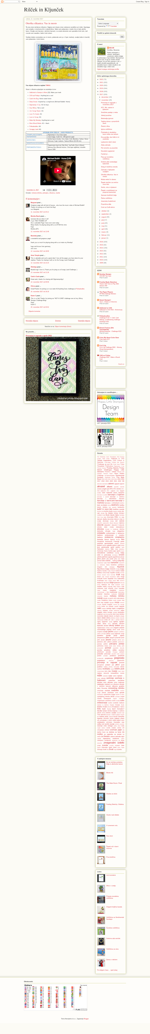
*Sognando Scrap (110, 477)
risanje (114, 671)
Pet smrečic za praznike (109, 148)
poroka (99, 650)
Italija (122, 553)
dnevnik (100, 525)
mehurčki (99, 596)
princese (111, 660)
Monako (112, 602)
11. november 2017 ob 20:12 (40, 212)
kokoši (118, 571)
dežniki (121, 521)
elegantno (120, 531)
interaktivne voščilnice (105, 553)
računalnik (116, 666)
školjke (105, 707)
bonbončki (121, 507)
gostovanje (105, 547)
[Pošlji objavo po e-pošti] (48, 190)
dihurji (111, 523)
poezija (99, 644)
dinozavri (116, 523)
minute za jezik (108, 598)
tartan (105, 711)
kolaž (122, 571)
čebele (110, 513)
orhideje (107, 627)
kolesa (99, 572)
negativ (99, 612)
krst (115, 578)
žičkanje (99, 749)
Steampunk (107, 698)
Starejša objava (84, 321)
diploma (121, 523)
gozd (112, 547)
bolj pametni (112, 507)
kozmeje (113, 574)
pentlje (108, 635)
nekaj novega (107, 612)
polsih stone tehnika (115, 646)
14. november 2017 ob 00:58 (40, 282)
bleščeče (115, 505)
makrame (100, 588)
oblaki (104, 618)
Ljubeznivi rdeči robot (108, 142)
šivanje (117, 705)
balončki (109, 492)
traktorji (111, 716)
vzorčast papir (116, 730)
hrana (106, 551)
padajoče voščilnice (119, 631)
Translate (113, 26)
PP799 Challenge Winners (107, 294)
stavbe (58, 193)
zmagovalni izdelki (114, 742)
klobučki (112, 569)
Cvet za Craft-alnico (108, 207)
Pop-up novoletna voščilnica (107, 158)
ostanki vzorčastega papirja (110, 628)
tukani (112, 718)
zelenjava (100, 740)
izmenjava (114, 555)
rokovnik (106, 673)
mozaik (122, 604)
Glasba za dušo (111, 794)
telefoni (104, 712)
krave (99, 577)
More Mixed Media (35, 123)
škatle (122, 705)
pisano (108, 640)
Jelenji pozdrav (106, 115)
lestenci (122, 580)
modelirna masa (106, 600)
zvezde (105, 745)
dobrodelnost (120, 527)
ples (105, 642)
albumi (109, 487)
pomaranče (100, 648)
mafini (105, 586)
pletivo (109, 642)
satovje (103, 678)
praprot (122, 653)
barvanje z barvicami (106, 501)
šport (114, 709)
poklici (106, 644)
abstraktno (105, 483)
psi (113, 665)
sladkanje (121, 682)
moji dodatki (105, 602)
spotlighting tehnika (103, 696)
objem (99, 618)
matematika (121, 592)
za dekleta (110, 732)
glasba (109, 545)
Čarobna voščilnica (112, 928)
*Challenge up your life (104, 464)
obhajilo (122, 616)
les (118, 580)
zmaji (99, 745)
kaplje (105, 562)
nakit (99, 608)
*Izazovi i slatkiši (110, 471)
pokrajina (45, 193)
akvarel (101, 486)
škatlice (99, 707)
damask (99, 519)
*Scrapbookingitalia (109, 475)
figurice (112, 539)
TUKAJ (48, 85)
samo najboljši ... (118, 676)
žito (108, 749)
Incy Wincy (33, 108)
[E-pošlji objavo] (43, 190)
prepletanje (109, 658)
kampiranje (100, 562)
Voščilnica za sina (112, 949)
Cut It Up (102, 345)
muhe (103, 606)
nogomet (100, 614)
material (99, 594)
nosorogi (107, 614)
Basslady (34, 236)
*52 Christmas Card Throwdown (106, 456)
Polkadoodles (33, 126)
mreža (99, 606)
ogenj (99, 621)
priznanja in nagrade (107, 662)
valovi (119, 720)
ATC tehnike (117, 489)
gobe (119, 545)
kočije (109, 570)
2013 (102, 251)
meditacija (114, 594)
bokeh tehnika (102, 507)
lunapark (117, 584)
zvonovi (117, 745)
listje (112, 582)
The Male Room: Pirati (114, 783)
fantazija (100, 539)
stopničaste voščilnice (104, 700)
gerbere (99, 545)
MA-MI (111, 48)
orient (111, 627)
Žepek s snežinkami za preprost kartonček (109, 191)
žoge (115, 749)
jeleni (99, 559)
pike (107, 637)
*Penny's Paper (108, 473)
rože (99, 675)
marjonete (121, 590)
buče (111, 511)
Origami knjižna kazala (114, 907)
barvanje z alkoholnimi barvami (110, 498)
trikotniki (106, 718)
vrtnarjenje (100, 730)
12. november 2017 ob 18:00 (40, 251)
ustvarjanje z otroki (106, 720)
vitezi (119, 726)
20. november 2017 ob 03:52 (40, 307)
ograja (110, 621)
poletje (121, 644)
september (105, 214)
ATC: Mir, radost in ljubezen (107, 108)
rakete (122, 667)
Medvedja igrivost (107, 118)
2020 (102, 85)
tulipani (117, 718)
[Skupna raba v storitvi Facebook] (54, 190)
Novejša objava (32, 321)
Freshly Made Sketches (108, 282)
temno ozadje (111, 713)
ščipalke (112, 705)
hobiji (116, 549)
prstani (107, 665)
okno (109, 623)
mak (122, 586)
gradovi (118, 547)
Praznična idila (106, 204)
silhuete (110, 682)
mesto (106, 596)
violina (115, 726)
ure (98, 720)
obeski (106, 616)
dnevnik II (115, 525)
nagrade (121, 606)
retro (106, 671)
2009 (102, 263)
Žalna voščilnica (106, 198)
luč (109, 584)
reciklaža (106, 669)
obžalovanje (100, 619)
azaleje (99, 492)
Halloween (100, 549)
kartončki (114, 563)
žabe (122, 745)
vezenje (100, 726)
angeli (104, 489)
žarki (110, 747)
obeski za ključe (114, 616)
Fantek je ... (105, 154)
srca (112, 696)
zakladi (99, 738)
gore (98, 547)
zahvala (118, 736)
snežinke (115, 690)
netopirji (115, 612)
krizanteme (113, 576)
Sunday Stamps (105, 274)
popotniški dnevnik (118, 648)
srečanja (117, 696)
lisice (107, 582)
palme (108, 633)
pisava (114, 640)
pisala (103, 640)
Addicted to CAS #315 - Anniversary (110, 310)
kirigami (99, 567)
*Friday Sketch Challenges (110, 469)
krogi (122, 577)
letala (99, 582)
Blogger (86, 1019)
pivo (123, 640)
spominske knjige (109, 694)
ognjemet (105, 621)
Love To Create (34, 114)
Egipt (114, 531)
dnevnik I (107, 525)
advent (111, 484)
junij (103, 223)
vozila (108, 728)
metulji (100, 598)
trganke (99, 718)
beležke (122, 503)
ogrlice (115, 621)
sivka (115, 682)
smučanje (100, 690)
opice (122, 625)
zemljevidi (107, 740)
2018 (102, 91)
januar (103, 238)
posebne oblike (110, 650)
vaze (122, 720)
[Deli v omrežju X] (52, 190)
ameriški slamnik (119, 486)
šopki (104, 709)
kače (119, 558)
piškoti (119, 640)
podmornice (121, 641)
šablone (121, 703)
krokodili (99, 578)
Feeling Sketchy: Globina (115, 804)
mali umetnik (108, 588)
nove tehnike (120, 614)
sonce (104, 692)
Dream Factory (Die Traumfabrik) (106, 328)
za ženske (105, 736)
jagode (110, 557)
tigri (123, 712)
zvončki (111, 745)
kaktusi (115, 560)
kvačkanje (100, 580)
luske (122, 584)
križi (118, 577)
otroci (114, 629)
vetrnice (117, 724)
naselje (111, 610)
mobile (99, 600)
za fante (118, 732)
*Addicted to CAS (117, 458)
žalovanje (105, 747)
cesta (119, 511)
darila (105, 519)
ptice (117, 665)
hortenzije (100, 551)
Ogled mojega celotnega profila (108, 69)
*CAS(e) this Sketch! (118, 462)
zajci (122, 736)
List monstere (111, 875)
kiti (106, 567)
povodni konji (115, 653)
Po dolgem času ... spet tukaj (107, 970)
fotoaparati (100, 541)
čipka (117, 515)
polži (123, 646)
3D (123, 481)
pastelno (100, 635)
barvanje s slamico (117, 497)
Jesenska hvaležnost (108, 201)
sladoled (107, 684)
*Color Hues (116, 464)
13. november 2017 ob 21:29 (40, 272)
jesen (104, 559)
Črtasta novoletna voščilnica (112, 897)
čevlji (103, 515)
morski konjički (107, 604)
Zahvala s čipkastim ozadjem (108, 170)
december (105, 97)
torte (106, 716)
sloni (98, 688)
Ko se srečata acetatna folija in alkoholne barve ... (114, 764)
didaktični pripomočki (103, 523)
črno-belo (110, 517)
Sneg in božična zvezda (109, 167)
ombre (117, 625)
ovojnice (99, 631)
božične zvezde (118, 509)
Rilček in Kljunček (44, 9)
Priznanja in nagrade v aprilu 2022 (39, 336)
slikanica (52, 193)
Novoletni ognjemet (107, 151)
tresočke (121, 716)
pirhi (98, 640)
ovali (118, 629)
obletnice (113, 618)
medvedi (121, 594)
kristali (107, 576)
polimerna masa (102, 646)
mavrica (106, 594)
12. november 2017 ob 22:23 (40, 263)
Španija (109, 709)
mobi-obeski (120, 598)
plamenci (100, 642)
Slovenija (104, 688)
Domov (58, 321)
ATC (111, 489)
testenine (119, 712)
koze (108, 574)
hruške (110, 551)
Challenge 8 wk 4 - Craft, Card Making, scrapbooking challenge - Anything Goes (110, 319)
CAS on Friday (104, 355)
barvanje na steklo (102, 494)
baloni (115, 492)
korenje (122, 572)
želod (114, 747)
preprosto (119, 658)
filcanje (118, 539)
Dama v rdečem (111, 959)
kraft (118, 575)
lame (106, 580)
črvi (120, 517)
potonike (100, 654)
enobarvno (109, 537)
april (103, 229)
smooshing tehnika (116, 688)
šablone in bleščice (103, 705)
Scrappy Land (33, 129)
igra (114, 551)
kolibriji (104, 572)
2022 (102, 79)
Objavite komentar (34, 311)
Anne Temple (35, 255)
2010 (102, 260)
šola (99, 709)
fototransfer (108, 541)
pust (122, 665)
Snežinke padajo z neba (109, 112)
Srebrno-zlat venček (113, 938)
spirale (122, 692)
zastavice (116, 738)
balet (103, 492)
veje (123, 722)
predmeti (121, 655)
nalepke (104, 608)
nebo (122, 610)
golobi (122, 545)
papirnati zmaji (119, 633)
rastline (99, 669)
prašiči (99, 655)
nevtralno (121, 612)
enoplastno (119, 537)
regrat (112, 669)
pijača (122, 635)
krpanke (110, 578)
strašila (118, 700)
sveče (110, 703)
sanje (98, 678)
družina (122, 529)
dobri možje (109, 527)
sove (116, 692)
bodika (122, 505)
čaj (106, 513)
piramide (118, 637)
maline (116, 588)
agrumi (122, 484)
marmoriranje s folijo (103, 592)
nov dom (113, 614)
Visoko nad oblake (112, 815)
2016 (102, 242)
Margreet (34, 202)
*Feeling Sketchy (113, 468)
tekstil (99, 713)
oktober (104, 211)
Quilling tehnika (108, 666)
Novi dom (109, 836)
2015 (102, 245)
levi (102, 582)
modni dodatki (117, 600)
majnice (119, 586)
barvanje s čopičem (116, 495)
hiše (112, 549)
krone (105, 578)
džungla (107, 531)
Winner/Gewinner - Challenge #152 (110, 331)
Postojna (115, 652)
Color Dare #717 (104, 339)
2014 (102, 248)
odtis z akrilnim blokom (117, 619)
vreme (119, 728)
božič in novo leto (104, 509)
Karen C (33, 295)
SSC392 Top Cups (105, 276)
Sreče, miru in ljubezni (108, 187)
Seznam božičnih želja (109, 195)
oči (109, 620)
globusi (114, 545)
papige (112, 633)
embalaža (101, 533)
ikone (122, 551)
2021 (102, 82)
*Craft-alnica (109, 466)
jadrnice (105, 557)
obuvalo (122, 618)
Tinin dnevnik (101, 714)
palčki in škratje (101, 633)
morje (117, 602)
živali (111, 749)
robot (122, 671)
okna (104, 623)
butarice (115, 511)
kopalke (112, 572)
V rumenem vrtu (111, 825)
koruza (99, 574)
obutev (118, 618)
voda (122, 726)
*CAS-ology (107, 462)
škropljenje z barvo (118, 707)
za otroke (117, 734)
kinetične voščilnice (117, 565)
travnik (115, 716)
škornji (109, 706)
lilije (105, 582)
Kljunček (120, 567)
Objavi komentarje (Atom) (63, 326)
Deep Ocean (33, 102)
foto (122, 539)
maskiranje (113, 592)
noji (104, 614)
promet (121, 662)
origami (116, 628)
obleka (108, 618)
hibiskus (107, 549)
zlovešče (99, 743)
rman (119, 671)
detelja (112, 521)
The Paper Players (106, 292)
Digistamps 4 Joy (35, 105)
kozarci (104, 574)
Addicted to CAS (105, 308)
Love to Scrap (33, 117)
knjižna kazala (102, 571)
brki (103, 511)
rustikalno (105, 676)
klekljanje (112, 567)
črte (116, 517)
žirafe (104, 749)
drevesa (100, 529)
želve (118, 747)
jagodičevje (116, 557)
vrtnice (107, 730)
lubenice (104, 584)
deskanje (105, 521)
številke (99, 711)
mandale (121, 588)
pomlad (108, 648)
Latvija (110, 580)
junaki (111, 559)
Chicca (33, 286)
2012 (102, 254)
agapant (116, 484)
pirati (122, 637)
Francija (116, 541)
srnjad (122, 696)
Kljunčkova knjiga (103, 569)
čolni (98, 517)
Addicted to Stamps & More (38, 92)
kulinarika (121, 578)
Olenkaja (34, 267)
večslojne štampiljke (113, 722)
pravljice (105, 655)
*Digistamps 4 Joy (119, 466)
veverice (122, 724)
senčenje (110, 678)
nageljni (116, 606)
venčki (107, 724)
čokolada (121, 515)
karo (108, 563)
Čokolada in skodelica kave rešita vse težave (109, 133)
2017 (102, 94)
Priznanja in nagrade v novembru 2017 (109, 103)
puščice (99, 667)
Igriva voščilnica (106, 129)
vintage (110, 726)
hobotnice (121, 549)
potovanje (107, 654)
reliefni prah (119, 669)
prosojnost (100, 665)
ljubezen (117, 582)
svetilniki (115, 703)
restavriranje (100, 671)
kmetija (118, 569)
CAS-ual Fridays (34, 95)
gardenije (100, 543)
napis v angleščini (118, 608)
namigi (108, 608)
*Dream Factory (101, 468)
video (105, 726)
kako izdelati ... (107, 560)
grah (123, 547)
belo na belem (102, 505)
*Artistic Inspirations (104, 460)
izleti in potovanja (104, 555)
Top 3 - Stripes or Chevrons (108, 302)
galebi (122, 541)
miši (114, 598)
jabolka (99, 557)
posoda (108, 652)
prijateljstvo (101, 660)
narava (105, 610)
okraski (114, 623)
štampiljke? (120, 709)
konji (107, 572)
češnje (116, 513)
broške (106, 511)
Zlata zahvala (105, 145)
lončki (98, 584)
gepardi (122, 543)
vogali (98, 728)
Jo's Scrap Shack (35, 111)
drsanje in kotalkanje (111, 529)
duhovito (100, 531)
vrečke (114, 728)
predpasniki (100, 658)
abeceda (99, 483)
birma (109, 505)
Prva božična (110, 857)
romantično (114, 673)
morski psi (116, 604)
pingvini (112, 637)
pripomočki (120, 660)
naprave (99, 610)
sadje (110, 676)
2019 (102, 88)
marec (103, 232)
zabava (112, 736)
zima (122, 740)
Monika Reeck (35, 216)
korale (118, 572)
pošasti (122, 652)
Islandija (117, 553)
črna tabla (103, 517)
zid (119, 740)
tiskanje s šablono (111, 714)
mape (98, 590)
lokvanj (122, 582)
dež (116, 521)
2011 (101, 257)
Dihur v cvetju (111, 886)
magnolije (110, 586)
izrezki (121, 555)
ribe (109, 671)
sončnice (111, 692)
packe (110, 631)
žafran (99, 747)
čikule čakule (110, 515)
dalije (123, 517)
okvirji (111, 625)
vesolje (112, 724)
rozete (122, 673)
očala (106, 620)
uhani (122, 718)
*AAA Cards (106, 458)
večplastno (101, 722)
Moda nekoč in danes (108, 179)
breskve (99, 511)
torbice (101, 716)
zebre (122, 738)
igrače (119, 551)
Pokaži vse (121, 364)
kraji (122, 575)
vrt (123, 728)
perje (115, 635)
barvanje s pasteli (103, 496)
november (105, 100)
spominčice (100, 694)
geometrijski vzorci (112, 543)
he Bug (36, 98)
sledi (111, 684)
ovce (122, 629)
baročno (121, 492)
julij (102, 220)
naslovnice (116, 610)
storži (114, 700)
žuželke (119, 749)
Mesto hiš (109, 773)
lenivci (114, 580)
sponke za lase (120, 694)
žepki (122, 747)
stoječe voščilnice (118, 698)
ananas (99, 489)
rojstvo (99, 673)
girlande (104, 545)
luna (112, 584)
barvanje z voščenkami (112, 503)
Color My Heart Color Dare (109, 337)
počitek (114, 642)
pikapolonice (101, 637)
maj (102, 226)
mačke (99, 586)
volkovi (103, 728)
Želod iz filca (105, 126)
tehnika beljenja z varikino (116, 711)
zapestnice (106, 738)
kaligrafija (121, 560)
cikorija (102, 513)
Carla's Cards (35, 276)
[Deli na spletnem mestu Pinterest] (56, 190)
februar (104, 235)
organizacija (101, 628)
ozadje (105, 631)
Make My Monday (35, 120)
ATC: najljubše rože (113, 491)
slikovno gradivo (118, 686)
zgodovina (114, 740)
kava (107, 565)
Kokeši (113, 570)
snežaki (107, 690)
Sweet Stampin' (105, 300)
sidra (104, 682)
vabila (114, 720)
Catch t (31, 98)
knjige (122, 569)
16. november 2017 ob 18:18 (40, 291)
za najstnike (108, 734)
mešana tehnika (37, 193)
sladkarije (100, 684)
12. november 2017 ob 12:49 (40, 231)
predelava (113, 655)
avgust (104, 217)
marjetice (113, 590)
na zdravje (109, 606)
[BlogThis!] (50, 190)
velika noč (100, 724)
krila (103, 576)
